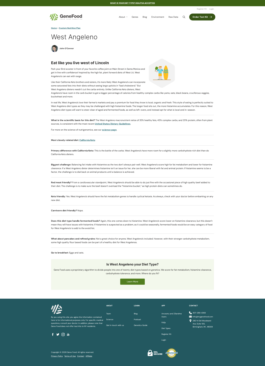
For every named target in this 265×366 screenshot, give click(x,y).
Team (108, 313)
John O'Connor (66, 48)
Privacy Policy (57, 356)
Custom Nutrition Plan (69, 28)
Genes (135, 16)
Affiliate (89, 356)
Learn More (132, 281)
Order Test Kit (200, 16)
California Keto (87, 140)
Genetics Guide (140, 325)
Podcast (137, 319)
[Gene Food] (66, 17)
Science (109, 319)
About (122, 16)
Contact (80, 356)
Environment (157, 16)
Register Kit (202, 9)
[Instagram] (64, 334)
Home (54, 28)
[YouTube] (69, 334)
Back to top (258, 360)
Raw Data (173, 16)
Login (211, 9)
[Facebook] (53, 334)
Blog (145, 16)
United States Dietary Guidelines (112, 123)
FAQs (163, 322)
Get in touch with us (115, 325)
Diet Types (165, 328)
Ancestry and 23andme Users (171, 315)
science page (109, 129)
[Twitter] (58, 334)
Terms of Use (70, 356)
